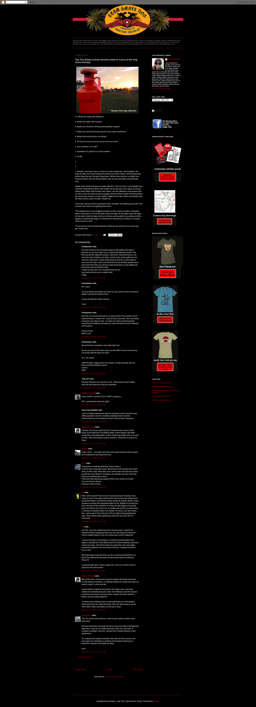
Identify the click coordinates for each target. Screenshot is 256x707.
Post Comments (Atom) (114, 677)
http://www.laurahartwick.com (162, 383)
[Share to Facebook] (118, 235)
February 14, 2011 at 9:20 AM (93, 405)
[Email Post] (105, 235)
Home (109, 669)
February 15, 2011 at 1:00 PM (93, 652)
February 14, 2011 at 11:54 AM (94, 422)
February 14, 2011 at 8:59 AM (93, 388)
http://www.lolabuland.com (161, 400)
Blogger (156, 701)
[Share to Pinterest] (120, 235)
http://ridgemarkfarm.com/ (161, 396)
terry (84, 463)
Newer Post (80, 669)
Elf (83, 492)
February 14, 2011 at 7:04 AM (93, 278)
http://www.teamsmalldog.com (162, 386)
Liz (83, 527)
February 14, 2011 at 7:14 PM (93, 522)
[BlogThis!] (112, 235)
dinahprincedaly (88, 393)
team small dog (88, 427)
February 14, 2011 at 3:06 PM (93, 458)
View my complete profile (161, 88)
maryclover (86, 615)
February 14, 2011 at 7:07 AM (93, 337)
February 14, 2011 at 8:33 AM (93, 374)
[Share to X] (115, 235)
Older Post (138, 669)
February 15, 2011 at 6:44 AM (93, 610)
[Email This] (109, 235)
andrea (85, 449)
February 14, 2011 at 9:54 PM (93, 571)
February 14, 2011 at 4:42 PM (93, 487)
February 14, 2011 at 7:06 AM (93, 307)
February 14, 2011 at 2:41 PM (93, 444)
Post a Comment (85, 657)
